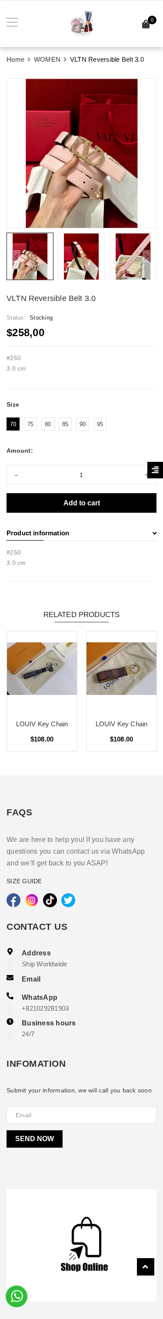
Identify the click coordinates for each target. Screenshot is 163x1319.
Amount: (20, 450)
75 (30, 424)
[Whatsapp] (16, 1295)
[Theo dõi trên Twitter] (68, 900)
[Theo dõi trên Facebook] (13, 900)
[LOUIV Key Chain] (42, 671)
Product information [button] (38, 533)
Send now (34, 1138)
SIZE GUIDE (24, 881)
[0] (146, 25)
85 (65, 424)
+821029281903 (45, 1008)
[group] (81, 153)
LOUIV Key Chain (42, 724)
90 (83, 424)
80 (48, 424)
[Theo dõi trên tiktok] (50, 900)
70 (13, 424)
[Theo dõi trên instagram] (32, 900)
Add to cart (81, 503)
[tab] (81, 533)
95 (100, 424)
